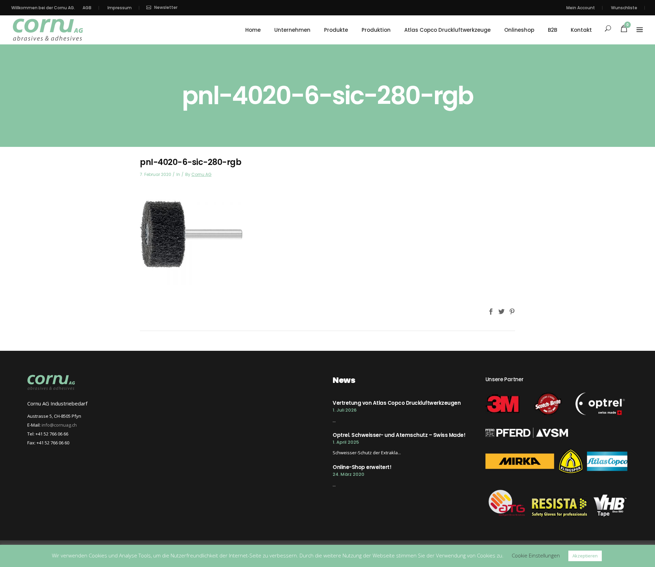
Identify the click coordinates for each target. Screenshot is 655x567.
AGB (87, 8)
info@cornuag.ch (59, 425)
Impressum (119, 8)
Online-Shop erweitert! (362, 467)
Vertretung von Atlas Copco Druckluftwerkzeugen (397, 402)
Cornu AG (201, 174)
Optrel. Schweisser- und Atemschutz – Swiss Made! (399, 435)
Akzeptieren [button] (585, 556)
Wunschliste (624, 8)
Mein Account (580, 8)
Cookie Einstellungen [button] (536, 555)
